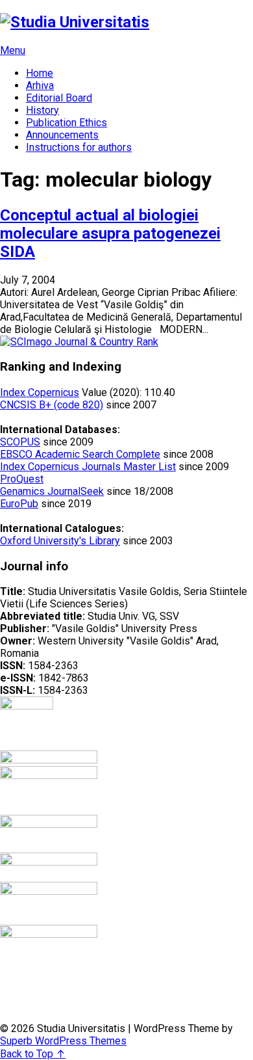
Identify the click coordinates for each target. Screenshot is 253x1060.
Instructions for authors (79, 147)
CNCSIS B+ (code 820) (51, 405)
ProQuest (21, 479)
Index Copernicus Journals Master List (88, 466)
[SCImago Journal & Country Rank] (79, 342)
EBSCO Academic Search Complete (80, 454)
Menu (12, 50)
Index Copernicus (39, 392)
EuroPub (19, 503)
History (42, 110)
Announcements (62, 135)
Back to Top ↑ (33, 1054)
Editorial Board (59, 98)
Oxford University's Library (60, 541)
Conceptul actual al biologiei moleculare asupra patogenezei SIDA (110, 233)
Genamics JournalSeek (52, 491)
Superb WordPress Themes (63, 1041)
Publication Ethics (66, 122)
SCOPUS (20, 442)
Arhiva (40, 85)
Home (39, 73)
